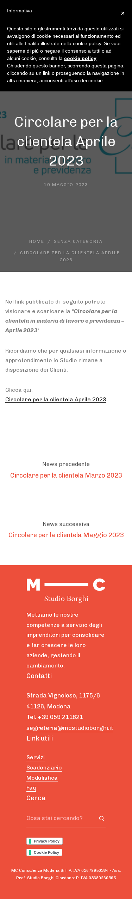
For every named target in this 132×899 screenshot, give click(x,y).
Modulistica (42, 777)
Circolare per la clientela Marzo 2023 (66, 475)
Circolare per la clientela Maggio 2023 (66, 535)
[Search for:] (66, 818)
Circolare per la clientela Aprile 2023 (55, 399)
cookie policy (80, 58)
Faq (31, 787)
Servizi (35, 757)
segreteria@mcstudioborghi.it (69, 727)
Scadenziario (44, 767)
